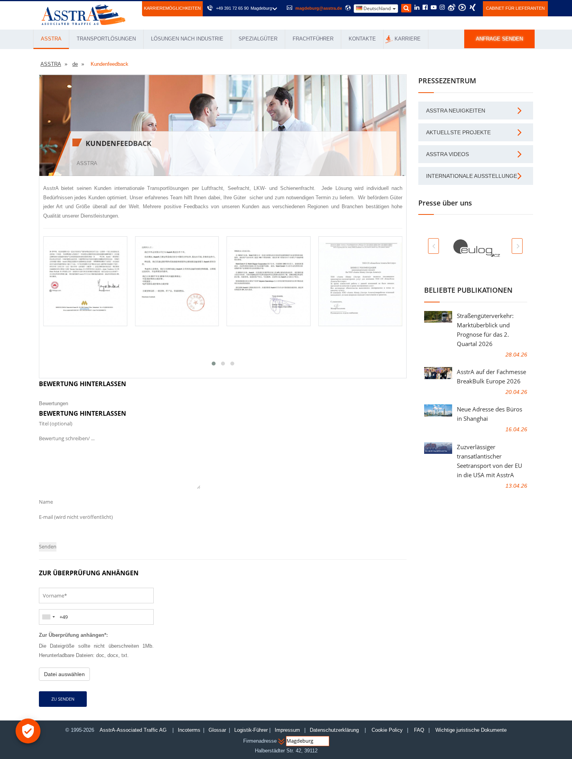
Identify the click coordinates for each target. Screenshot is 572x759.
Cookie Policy (387, 730)
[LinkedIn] (416, 7)
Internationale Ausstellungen (473, 176)
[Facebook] (425, 7)
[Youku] (462, 7)
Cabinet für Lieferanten (515, 8)
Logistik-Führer (251, 730)
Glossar (217, 730)
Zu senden (62, 699)
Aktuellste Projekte (458, 132)
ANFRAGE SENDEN (499, 39)
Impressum (287, 730)
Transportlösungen (106, 39)
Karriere (408, 39)
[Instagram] (442, 7)
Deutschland (377, 8)
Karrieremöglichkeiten (172, 8)
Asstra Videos (447, 154)
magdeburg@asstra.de (318, 8)
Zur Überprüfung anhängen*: (73, 635)
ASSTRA (51, 39)
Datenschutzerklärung (335, 730)
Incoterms (189, 730)
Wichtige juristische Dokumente (471, 730)
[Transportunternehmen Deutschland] (83, 14)
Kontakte (362, 39)
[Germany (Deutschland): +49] (48, 617)
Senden (47, 546)
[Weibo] (451, 7)
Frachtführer (313, 39)
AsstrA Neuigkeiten (455, 110)
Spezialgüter (258, 39)
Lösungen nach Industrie (187, 39)
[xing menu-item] (472, 7)
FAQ (419, 730)
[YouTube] (434, 7)
